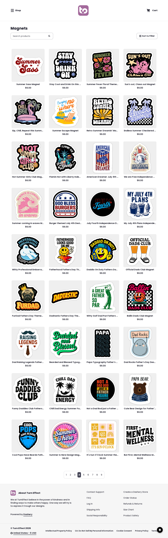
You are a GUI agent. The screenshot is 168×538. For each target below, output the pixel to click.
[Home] (83, 10)
